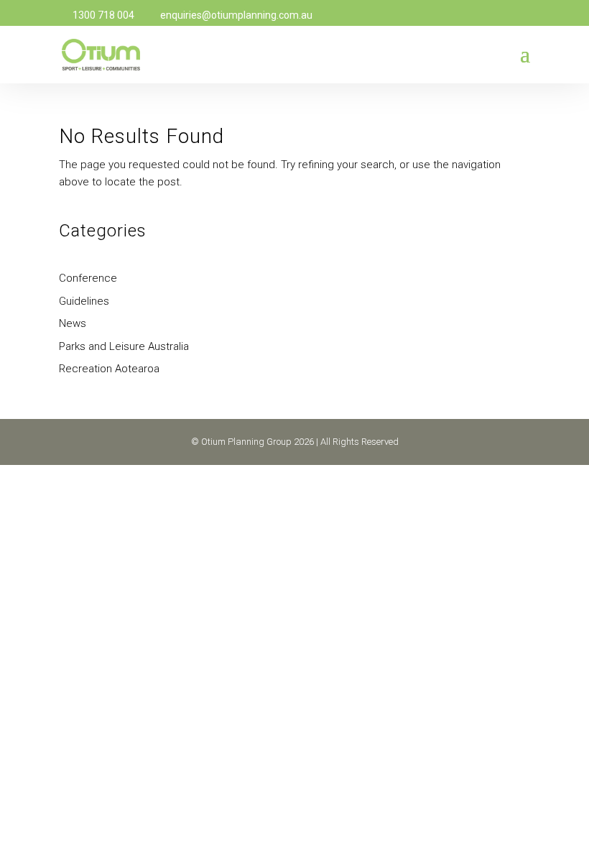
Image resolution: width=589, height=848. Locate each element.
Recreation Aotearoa (109, 368)
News (72, 323)
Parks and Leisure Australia (124, 346)
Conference (88, 278)
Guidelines (84, 301)
